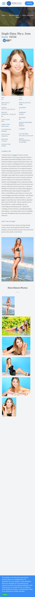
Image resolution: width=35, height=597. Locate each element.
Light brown (5, 126)
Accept (5, 595)
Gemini (3, 146)
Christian (4, 141)
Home (3, 15)
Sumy (4, 36)
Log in (29, 3)
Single (21, 104)
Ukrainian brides (14, 15)
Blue (2, 121)
